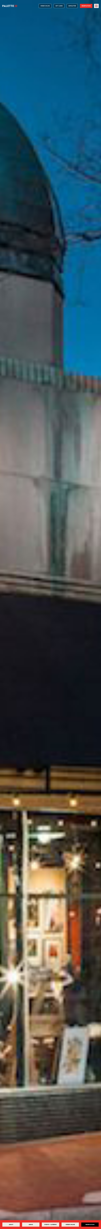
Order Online (45, 6)
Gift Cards (59, 6)
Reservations (86, 6)
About (11, 1224)
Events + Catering (50, 1224)
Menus (31, 1224)
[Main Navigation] (96, 6)
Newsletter (72, 6)
